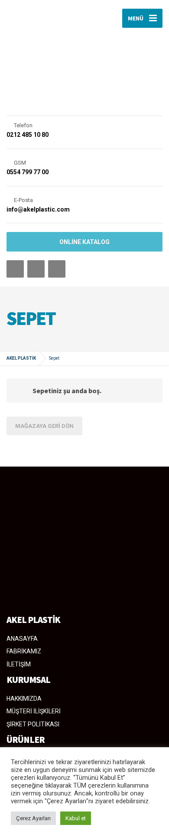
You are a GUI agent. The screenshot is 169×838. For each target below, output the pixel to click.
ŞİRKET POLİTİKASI (32, 724)
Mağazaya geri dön (44, 426)
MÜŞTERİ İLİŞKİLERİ (33, 711)
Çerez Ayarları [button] (33, 818)
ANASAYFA (22, 638)
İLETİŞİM (18, 664)
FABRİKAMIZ (23, 651)
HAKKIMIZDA (24, 698)
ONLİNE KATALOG (84, 241)
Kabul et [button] (75, 818)
